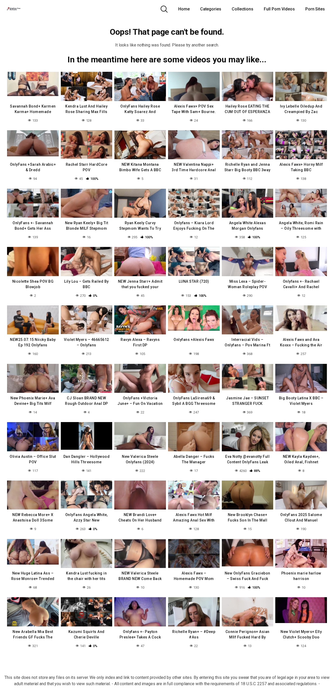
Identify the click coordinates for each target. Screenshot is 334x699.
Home (184, 9)
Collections (242, 9)
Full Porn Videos (279, 9)
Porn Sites (315, 9)
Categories (210, 9)
